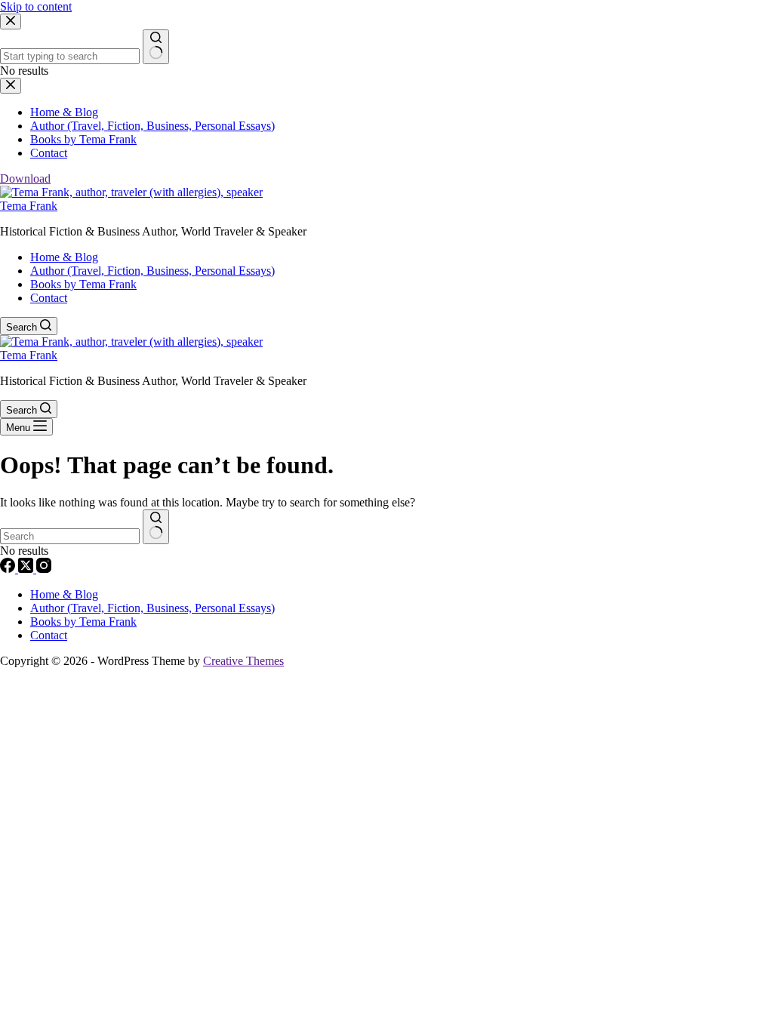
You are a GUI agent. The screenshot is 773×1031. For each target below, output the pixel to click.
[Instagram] (43, 568)
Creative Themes (243, 660)
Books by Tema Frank (83, 284)
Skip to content (36, 6)
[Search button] (156, 526)
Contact (48, 297)
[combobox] (70, 536)
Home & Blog (64, 257)
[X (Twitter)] (27, 568)
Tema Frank (28, 205)
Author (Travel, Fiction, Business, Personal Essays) (152, 270)
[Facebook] (9, 568)
